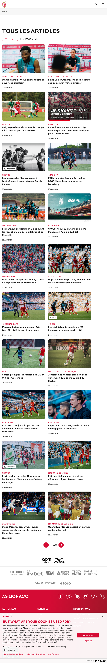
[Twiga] (50, 573)
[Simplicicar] (45, 583)
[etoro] (65, 583)
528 (55, 545)
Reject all (88, 641)
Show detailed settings (13, 654)
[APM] (46, 560)
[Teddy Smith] (76, 573)
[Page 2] (61, 545)
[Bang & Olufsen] (90, 573)
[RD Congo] (16, 573)
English (6, 616)
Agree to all (88, 635)
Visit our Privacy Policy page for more (43, 654)
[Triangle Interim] (63, 573)
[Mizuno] (59, 560)
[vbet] (35, 573)
